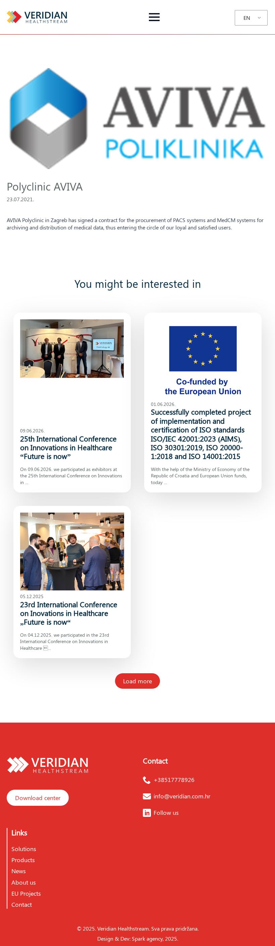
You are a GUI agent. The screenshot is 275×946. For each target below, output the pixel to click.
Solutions (23, 849)
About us (23, 882)
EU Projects (26, 893)
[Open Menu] (154, 17)
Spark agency (147, 938)
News (18, 871)
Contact (21, 904)
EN (246, 17)
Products (23, 860)
